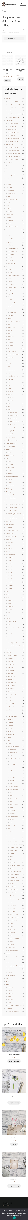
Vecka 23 (10, 563)
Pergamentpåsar (12, 536)
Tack (7, 978)
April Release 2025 (13, 123)
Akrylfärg (10, 461)
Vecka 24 (10, 567)
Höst (11, 859)
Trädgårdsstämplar (13, 950)
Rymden (10, 388)
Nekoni (10, 969)
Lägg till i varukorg (14, 1061)
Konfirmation (13, 920)
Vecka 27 (10, 576)
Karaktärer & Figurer (15, 865)
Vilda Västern (11, 437)
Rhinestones (11, 254)
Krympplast (11, 606)
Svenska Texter (14, 428)
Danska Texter (13, 412)
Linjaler (10, 996)
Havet (11, 856)
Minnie (11, 868)
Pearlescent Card (12, 716)
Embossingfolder (10, 455)
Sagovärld (10, 391)
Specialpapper (9, 710)
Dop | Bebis (13, 905)
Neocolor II (9, 551)
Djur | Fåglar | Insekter (12, 440)
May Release (11, 135)
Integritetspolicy (6, 1205)
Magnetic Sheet (12, 495)
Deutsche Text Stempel (14, 758)
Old (9, 373)
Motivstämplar (11, 838)
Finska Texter (13, 419)
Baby (11, 792)
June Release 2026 (13, 159)
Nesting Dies (11, 370)
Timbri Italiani (11, 947)
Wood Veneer (11, 263)
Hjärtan (10, 330)
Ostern (11, 774)
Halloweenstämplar (13, 826)
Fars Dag (12, 908)
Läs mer (7, 80)
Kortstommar (9, 527)
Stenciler (8, 954)
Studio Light (11, 704)
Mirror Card (11, 713)
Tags (9, 406)
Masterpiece (11, 688)
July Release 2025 (12, 129)
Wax (9, 612)
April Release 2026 (13, 147)
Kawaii (9, 631)
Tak (11, 755)
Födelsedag (9, 489)
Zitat (11, 783)
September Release (13, 141)
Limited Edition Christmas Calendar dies (14, 514)
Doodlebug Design (11, 443)
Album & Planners (10, 162)
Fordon (10, 318)
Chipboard (10, 236)
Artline (9, 624)
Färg (7, 458)
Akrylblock (10, 987)
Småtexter (12, 932)
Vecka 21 (10, 560)
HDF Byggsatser (10, 524)
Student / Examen (14, 938)
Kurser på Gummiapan (12, 530)
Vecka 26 (10, 573)
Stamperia (8, 737)
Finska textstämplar (13, 816)
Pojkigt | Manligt (14, 874)
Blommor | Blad (12, 287)
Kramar (12, 923)
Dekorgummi (11, 600)
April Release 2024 (13, 102)
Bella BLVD (11, 661)
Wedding (12, 813)
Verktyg (7, 984)
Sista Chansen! (10, 707)
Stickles (10, 609)
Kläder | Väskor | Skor (13, 355)
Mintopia (10, 963)
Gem (9, 166)
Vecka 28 (10, 579)
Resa (9, 385)
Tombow (10, 640)
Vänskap (12, 944)
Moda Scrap (11, 691)
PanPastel (10, 470)
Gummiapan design (13, 957)
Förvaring (8, 492)
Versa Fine (10, 731)
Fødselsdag (13, 749)
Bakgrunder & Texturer (13, 275)
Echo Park (10, 673)
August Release (12, 126)
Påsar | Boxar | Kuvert (14, 376)
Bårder (9, 278)
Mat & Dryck (9, 548)
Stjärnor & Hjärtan (14, 880)
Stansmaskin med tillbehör (15, 1005)
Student (12, 883)
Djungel (10, 306)
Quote (11, 807)
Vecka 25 (10, 570)
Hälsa (9, 324)
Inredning (10, 342)
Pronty (9, 698)
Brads (9, 233)
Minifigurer (11, 364)
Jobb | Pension (14, 914)
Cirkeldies (10, 300)
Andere (12, 762)
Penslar (10, 482)
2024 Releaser (9, 99)
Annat (7, 172)
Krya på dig (13, 926)
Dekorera (8, 230)
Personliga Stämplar (13, 890)
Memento (10, 725)
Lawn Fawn (11, 679)
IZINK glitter (11, 467)
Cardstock (8, 208)
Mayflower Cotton (12, 507)
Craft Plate (10, 993)
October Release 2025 (14, 138)
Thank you (12, 810)
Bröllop (7, 205)
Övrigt (7, 597)
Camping (10, 297)
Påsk (7, 615)
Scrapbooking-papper (11, 655)
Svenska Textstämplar (13, 893)
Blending (10, 990)
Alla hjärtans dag (14, 899)
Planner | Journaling (15, 871)
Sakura (10, 637)
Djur (9, 309)
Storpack (10, 211)
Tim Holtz (10, 260)
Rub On (10, 257)
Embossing (9, 449)
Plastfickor (8, 652)
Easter (11, 795)
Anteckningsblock (10, 175)
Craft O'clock (11, 667)
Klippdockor (11, 358)
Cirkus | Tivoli (11, 303)
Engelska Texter (14, 415)
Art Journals (9, 178)
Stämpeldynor (9, 719)
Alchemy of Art (11, 658)
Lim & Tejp (8, 539)
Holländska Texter (14, 422)
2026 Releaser (9, 144)
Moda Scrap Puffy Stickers (15, 966)
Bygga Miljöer (11, 294)
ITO (9, 196)
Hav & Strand (11, 327)
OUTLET (8, 594)
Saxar (9, 1002)
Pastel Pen (10, 634)
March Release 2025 (13, 132)
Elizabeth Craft (11, 676)
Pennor (8, 618)
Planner (8, 649)
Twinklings (10, 473)
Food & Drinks (13, 798)
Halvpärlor (10, 245)
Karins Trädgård (12, 351)
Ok (14, 1217)
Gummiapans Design (13, 1011)
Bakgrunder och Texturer (16, 844)
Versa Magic (11, 734)
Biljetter (10, 281)
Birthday (8, 202)
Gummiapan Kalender (11, 510)
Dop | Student (11, 315)
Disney (9, 223)
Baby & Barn (9, 187)
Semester (10, 394)
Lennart (10, 835)
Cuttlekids (10, 220)
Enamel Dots (11, 239)
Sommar (12, 397)
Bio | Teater (11, 284)
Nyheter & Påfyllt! (10, 554)
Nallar (9, 367)
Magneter (10, 999)
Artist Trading (13, 841)
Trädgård (10, 434)
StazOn (10, 728)
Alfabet (7, 169)
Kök (9, 361)
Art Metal (8, 184)
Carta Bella (11, 664)
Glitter (9, 603)
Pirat (9, 382)
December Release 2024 (14, 105)
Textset (11, 941)
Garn (7, 501)
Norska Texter (13, 425)
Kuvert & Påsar (10, 533)
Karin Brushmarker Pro (14, 627)
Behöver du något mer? (12, 199)
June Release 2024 (13, 108)
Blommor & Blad (14, 847)
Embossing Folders (13, 226)
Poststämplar (13, 877)
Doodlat (12, 853)
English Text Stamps (13, 789)
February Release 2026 (14, 153)
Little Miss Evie (12, 682)
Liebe (11, 771)
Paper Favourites (12, 694)
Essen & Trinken (14, 765)
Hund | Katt (11, 336)
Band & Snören (10, 190)
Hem (5, 11)
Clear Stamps (9, 214)
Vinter (11, 400)
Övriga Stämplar (12, 887)
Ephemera (10, 242)
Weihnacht (12, 780)
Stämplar (8, 740)
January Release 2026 (14, 156)
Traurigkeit (12, 777)
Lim (9, 545)
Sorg (11, 935)
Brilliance (10, 722)
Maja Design (11, 685)
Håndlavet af (13, 752)
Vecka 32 (10, 585)
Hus (9, 339)
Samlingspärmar (12, 498)
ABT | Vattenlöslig (14, 643)
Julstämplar (11, 832)
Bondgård (10, 291)
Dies (7, 266)
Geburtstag (13, 768)
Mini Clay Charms (12, 251)
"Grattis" (12, 896)
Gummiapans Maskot (11, 518)
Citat (11, 902)
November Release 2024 (14, 114)
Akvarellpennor (12, 621)
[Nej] (26, 1214)
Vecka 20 (10, 557)
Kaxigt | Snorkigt (14, 917)
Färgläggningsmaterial (12, 476)
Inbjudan (12, 911)
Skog (9, 403)
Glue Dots (10, 542)
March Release (12, 111)
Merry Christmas (14, 804)
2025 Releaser (9, 120)
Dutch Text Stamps (13, 786)
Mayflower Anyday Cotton (14, 504)
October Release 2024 (14, 117)
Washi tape (9, 1008)
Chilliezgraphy (13, 850)
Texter (9, 409)
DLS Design (11, 670)
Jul (8, 348)
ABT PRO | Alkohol (15, 646)
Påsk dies (10, 379)
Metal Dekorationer (13, 248)
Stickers (8, 960)
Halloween (8, 521)
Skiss (9, 181)
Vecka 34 (10, 588)
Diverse (12, 819)
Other (7, 591)
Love (11, 801)
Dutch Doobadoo (10, 446)
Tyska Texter (13, 431)
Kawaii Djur (13, 312)
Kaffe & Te (12, 862)
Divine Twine (11, 193)
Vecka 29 (10, 582)
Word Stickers (11, 975)
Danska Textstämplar (13, 746)
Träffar (7, 981)
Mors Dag (12, 929)
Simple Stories (11, 701)
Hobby (9, 333)
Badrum (10, 272)
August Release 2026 (13, 150)
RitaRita (10, 972)
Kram (11, 823)
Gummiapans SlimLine (14, 321)
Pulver (9, 452)
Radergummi (11, 486)
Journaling (11, 345)
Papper (10, 479)
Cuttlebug (8, 217)
